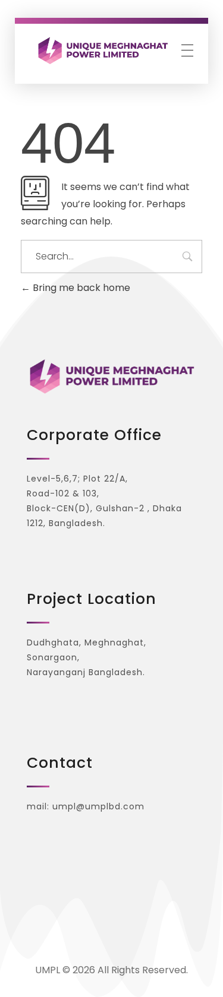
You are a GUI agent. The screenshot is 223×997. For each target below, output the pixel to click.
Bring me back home (80, 288)
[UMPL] (102, 50)
